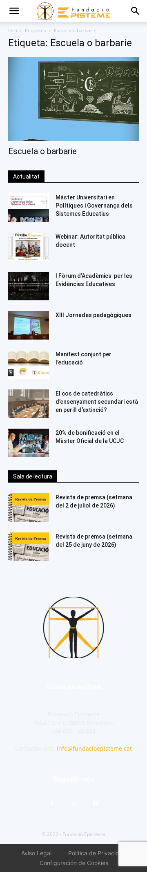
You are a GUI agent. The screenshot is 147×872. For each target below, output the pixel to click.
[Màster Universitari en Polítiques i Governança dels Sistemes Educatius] (28, 207)
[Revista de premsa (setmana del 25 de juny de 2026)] (28, 546)
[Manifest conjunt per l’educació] (28, 364)
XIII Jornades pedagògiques (93, 315)
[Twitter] (73, 804)
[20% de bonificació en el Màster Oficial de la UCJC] (28, 443)
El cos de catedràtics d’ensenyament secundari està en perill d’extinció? (97, 401)
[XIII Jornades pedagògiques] (28, 325)
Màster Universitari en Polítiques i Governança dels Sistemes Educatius (94, 205)
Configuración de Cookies (74, 862)
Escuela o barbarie (42, 151)
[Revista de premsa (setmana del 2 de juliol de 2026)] (28, 507)
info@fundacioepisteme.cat (94, 748)
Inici (12, 30)
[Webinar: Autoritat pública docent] (28, 247)
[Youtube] (95, 804)
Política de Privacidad (97, 853)
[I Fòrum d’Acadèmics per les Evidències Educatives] (28, 286)
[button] (14, 11)
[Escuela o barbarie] (73, 99)
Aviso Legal (36, 853)
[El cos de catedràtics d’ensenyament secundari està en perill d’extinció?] (28, 403)
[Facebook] (51, 804)
